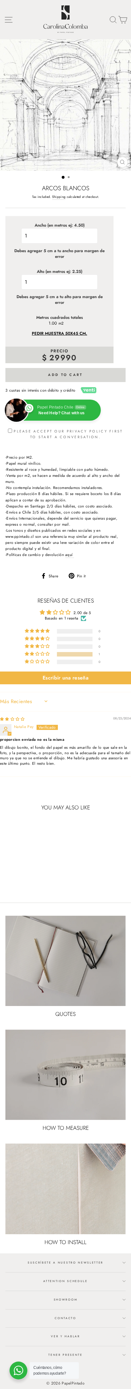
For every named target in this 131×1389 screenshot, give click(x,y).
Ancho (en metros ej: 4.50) (60, 225)
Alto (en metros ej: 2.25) (59, 271)
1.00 (53, 323)
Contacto (65, 1318)
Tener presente (65, 1355)
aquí (69, 554)
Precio (59, 351)
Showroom (65, 1299)
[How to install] (65, 1189)
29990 (63, 357)
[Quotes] (65, 961)
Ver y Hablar (65, 1336)
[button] (38, 654)
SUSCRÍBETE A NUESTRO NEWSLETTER (65, 1262)
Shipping (59, 196)
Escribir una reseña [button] (65, 677)
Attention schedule (65, 1281)
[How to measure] (65, 1075)
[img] (12, 719)
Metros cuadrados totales (59, 317)
